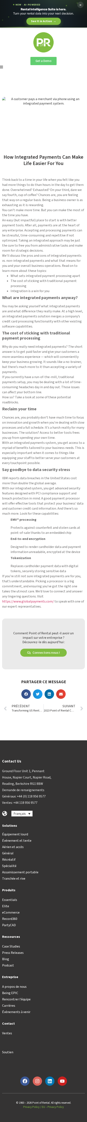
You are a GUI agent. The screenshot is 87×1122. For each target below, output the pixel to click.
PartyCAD (9, 925)
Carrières (8, 1005)
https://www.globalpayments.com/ (28, 601)
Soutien (7, 1052)
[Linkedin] (49, 1081)
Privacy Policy (31, 1107)
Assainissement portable (20, 872)
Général (8, 853)
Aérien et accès (13, 847)
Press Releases (13, 952)
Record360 (9, 919)
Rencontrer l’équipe (16, 999)
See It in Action (43, 21)
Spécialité (9, 866)
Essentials (9, 900)
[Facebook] (25, 1081)
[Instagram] (37, 1081)
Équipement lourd (15, 834)
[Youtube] (62, 1081)
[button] (26, 694)
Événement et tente (16, 840)
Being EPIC (10, 993)
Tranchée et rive (13, 878)
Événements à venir (16, 1012)
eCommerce (11, 912)
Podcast (8, 965)
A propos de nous (14, 986)
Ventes (7, 1033)
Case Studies (11, 946)
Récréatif (8, 859)
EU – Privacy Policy (53, 1107)
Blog (5, 959)
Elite (5, 906)
